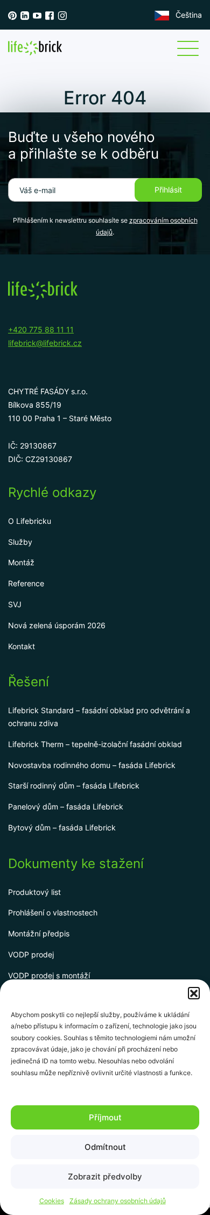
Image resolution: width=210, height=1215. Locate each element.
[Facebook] (49, 15)
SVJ (15, 604)
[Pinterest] (12, 15)
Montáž (21, 562)
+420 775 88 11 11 (41, 329)
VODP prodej (31, 954)
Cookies (51, 1201)
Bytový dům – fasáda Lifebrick (62, 827)
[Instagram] (62, 15)
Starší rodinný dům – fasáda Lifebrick (73, 785)
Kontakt (21, 646)
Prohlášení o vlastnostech (52, 912)
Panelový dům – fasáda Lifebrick (65, 806)
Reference (26, 583)
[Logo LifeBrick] (35, 48)
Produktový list (34, 892)
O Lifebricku (29, 520)
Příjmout (105, 1117)
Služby (20, 541)
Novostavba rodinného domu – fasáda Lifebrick (92, 765)
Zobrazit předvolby (105, 1176)
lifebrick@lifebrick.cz (45, 342)
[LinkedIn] (24, 15)
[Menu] (188, 48)
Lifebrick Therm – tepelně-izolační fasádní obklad (95, 744)
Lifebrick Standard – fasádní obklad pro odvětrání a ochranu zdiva (99, 717)
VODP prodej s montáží (49, 975)
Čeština (189, 14)
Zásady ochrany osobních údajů (117, 1201)
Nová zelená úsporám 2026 (57, 625)
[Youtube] (37, 15)
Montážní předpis (38, 933)
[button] (193, 992)
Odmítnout (105, 1147)
